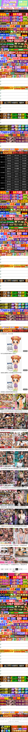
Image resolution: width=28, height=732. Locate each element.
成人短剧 (24, 187)
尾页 (14, 571)
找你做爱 (24, 166)
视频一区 (3, 156)
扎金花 (16, 173)
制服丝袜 (17, 163)
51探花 (24, 176)
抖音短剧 (9, 176)
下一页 (20, 569)
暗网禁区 (9, 184)
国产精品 (9, 155)
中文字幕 (17, 160)
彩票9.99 (9, 173)
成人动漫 (24, 158)
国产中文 (9, 187)
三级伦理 (9, 160)
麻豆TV (16, 176)
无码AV (2, 177)
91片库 (9, 179)
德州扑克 (24, 171)
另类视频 (24, 163)
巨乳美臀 (24, 160)
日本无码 (24, 155)
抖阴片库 (3, 183)
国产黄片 (9, 181)
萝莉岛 (24, 179)
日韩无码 (24, 189)
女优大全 (17, 179)
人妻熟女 (9, 163)
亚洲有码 (9, 158)
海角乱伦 (17, 184)
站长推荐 (3, 167)
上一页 (6, 569)
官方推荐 (3, 172)
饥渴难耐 (17, 166)
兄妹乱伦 (17, 187)
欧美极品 (17, 158)
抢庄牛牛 (17, 171)
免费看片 (3, 188)
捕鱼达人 (9, 171)
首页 (2, 569)
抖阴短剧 (17, 189)
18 (13, 569)
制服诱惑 (24, 184)
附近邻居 (9, 166)
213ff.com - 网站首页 (11, 11)
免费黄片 (24, 181)
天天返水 (24, 173)
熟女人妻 (17, 181)
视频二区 (3, 162)
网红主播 (17, 155)
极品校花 (9, 189)
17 (10, 569)
